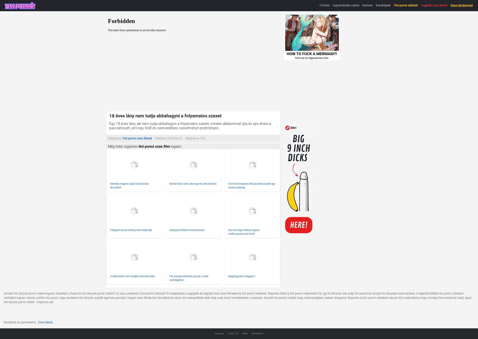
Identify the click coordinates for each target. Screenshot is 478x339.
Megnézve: (193, 138)
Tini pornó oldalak (406, 5)
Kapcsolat (219, 333)
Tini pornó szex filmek (137, 138)
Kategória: (115, 138)
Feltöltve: (161, 138)
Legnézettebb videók (346, 5)
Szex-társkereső (462, 5)
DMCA (245, 333)
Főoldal (325, 5)
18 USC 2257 (233, 333)
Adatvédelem (257, 333)
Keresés (367, 5)
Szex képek (45, 322)
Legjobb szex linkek (434, 5)
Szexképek (383, 5)
